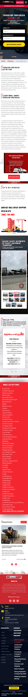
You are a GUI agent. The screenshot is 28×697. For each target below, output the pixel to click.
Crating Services (7, 434)
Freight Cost (5, 491)
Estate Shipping (7, 463)
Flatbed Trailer (6, 470)
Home (3, 61)
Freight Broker (6, 480)
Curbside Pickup (7, 439)
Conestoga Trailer (7, 426)
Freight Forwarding (8, 496)
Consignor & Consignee (9, 428)
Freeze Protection (7, 472)
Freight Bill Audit (7, 478)
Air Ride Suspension (8, 391)
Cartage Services (7, 419)
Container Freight (7, 430)
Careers (3, 659)
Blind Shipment (6, 402)
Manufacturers (5, 651)
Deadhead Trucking (8, 443)
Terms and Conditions (16, 694)
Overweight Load (7, 505)
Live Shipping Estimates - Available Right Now (14, 6)
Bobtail (4, 404)
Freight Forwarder (7, 494)
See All (23, 522)
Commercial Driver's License (10, 421)
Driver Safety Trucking (8, 452)
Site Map (4, 695)
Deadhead (5, 441)
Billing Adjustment (7, 397)
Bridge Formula (7, 406)
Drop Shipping (6, 456)
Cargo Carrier (6, 410)
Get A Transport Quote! (14, 177)
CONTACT (3, 643)
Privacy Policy (6, 694)
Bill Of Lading (6, 395)
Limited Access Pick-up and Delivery (12, 502)
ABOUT (3, 635)
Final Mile (5, 465)
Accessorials (6, 389)
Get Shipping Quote (14, 44)
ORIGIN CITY (6, 28)
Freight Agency (6, 476)
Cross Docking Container (9, 437)
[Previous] (12, 564)
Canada (3, 657)
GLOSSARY (3, 638)
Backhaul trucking (7, 393)
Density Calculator (7, 445)
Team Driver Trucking (8, 507)
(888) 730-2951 (19, 2)
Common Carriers (7, 424)
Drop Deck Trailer (7, 454)
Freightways (6, 500)
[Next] (16, 564)
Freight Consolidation (8, 489)
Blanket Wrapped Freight (9, 399)
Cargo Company (7, 413)
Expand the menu (26, 3)
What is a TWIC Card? (6, 654)
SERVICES (3, 640)
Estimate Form (5, 646)
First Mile (5, 467)
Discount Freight (7, 448)
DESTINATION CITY (8, 35)
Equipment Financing (15, 597)
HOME (2, 632)
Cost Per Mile (6, 432)
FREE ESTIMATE (14, 688)
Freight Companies (7, 487)
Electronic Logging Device (10, 461)
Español (3, 662)
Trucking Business (7, 509)
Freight (4, 474)
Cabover (4, 408)
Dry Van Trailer (6, 459)
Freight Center (6, 485)
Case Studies (4, 649)
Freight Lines (6, 498)
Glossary (10, 61)
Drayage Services (7, 450)
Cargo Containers (7, 415)
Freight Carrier (6, 483)
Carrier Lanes (6, 417)
